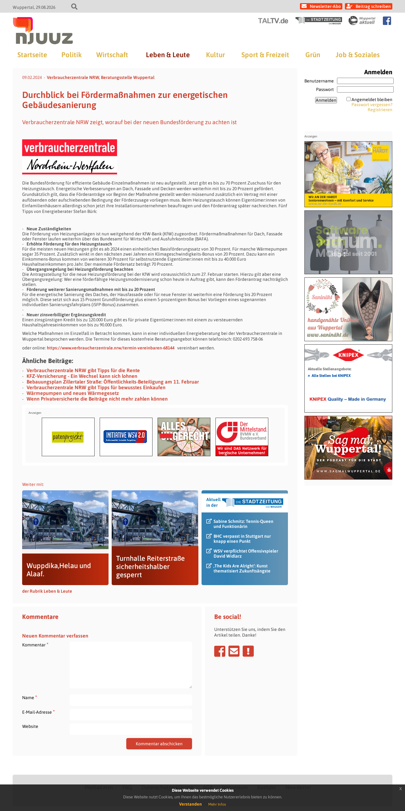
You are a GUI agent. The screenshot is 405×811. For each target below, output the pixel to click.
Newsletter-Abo (325, 6)
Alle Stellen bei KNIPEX (329, 375)
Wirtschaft (112, 55)
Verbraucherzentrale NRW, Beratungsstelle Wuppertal (100, 77)
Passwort (325, 89)
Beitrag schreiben (373, 6)
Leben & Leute (168, 55)
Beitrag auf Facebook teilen (219, 651)
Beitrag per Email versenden (234, 651)
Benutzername (319, 80)
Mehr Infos (217, 804)
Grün (312, 55)
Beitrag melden (248, 651)
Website (30, 726)
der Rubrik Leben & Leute (47, 591)
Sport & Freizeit (265, 55)
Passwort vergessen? (372, 104)
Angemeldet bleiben (372, 99)
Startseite (32, 55)
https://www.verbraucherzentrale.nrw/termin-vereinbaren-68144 (111, 347)
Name (29, 697)
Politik (71, 55)
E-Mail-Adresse (38, 712)
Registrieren (380, 109)
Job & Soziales (358, 55)
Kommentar (35, 645)
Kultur (215, 55)
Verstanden (190, 804)
